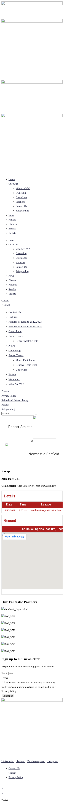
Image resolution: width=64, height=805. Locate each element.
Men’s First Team (25, 360)
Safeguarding (22, 210)
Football (5, 305)
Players (12, 219)
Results (12, 228)
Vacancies (20, 201)
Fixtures (13, 224)
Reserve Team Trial (26, 364)
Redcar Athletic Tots (27, 340)
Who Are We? (23, 188)
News (11, 215)
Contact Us (21, 206)
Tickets (12, 233)
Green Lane (21, 197)
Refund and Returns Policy (14, 400)
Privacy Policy (8, 396)
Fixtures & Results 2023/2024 (25, 326)
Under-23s (21, 369)
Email (4, 673)
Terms (4, 678)
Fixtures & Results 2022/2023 (25, 321)
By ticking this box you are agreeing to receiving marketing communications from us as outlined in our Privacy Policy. (28, 687)
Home (12, 179)
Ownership (21, 193)
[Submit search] (36, 414)
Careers (5, 300)
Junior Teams (16, 336)
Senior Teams (16, 355)
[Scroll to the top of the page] (2, 784)
